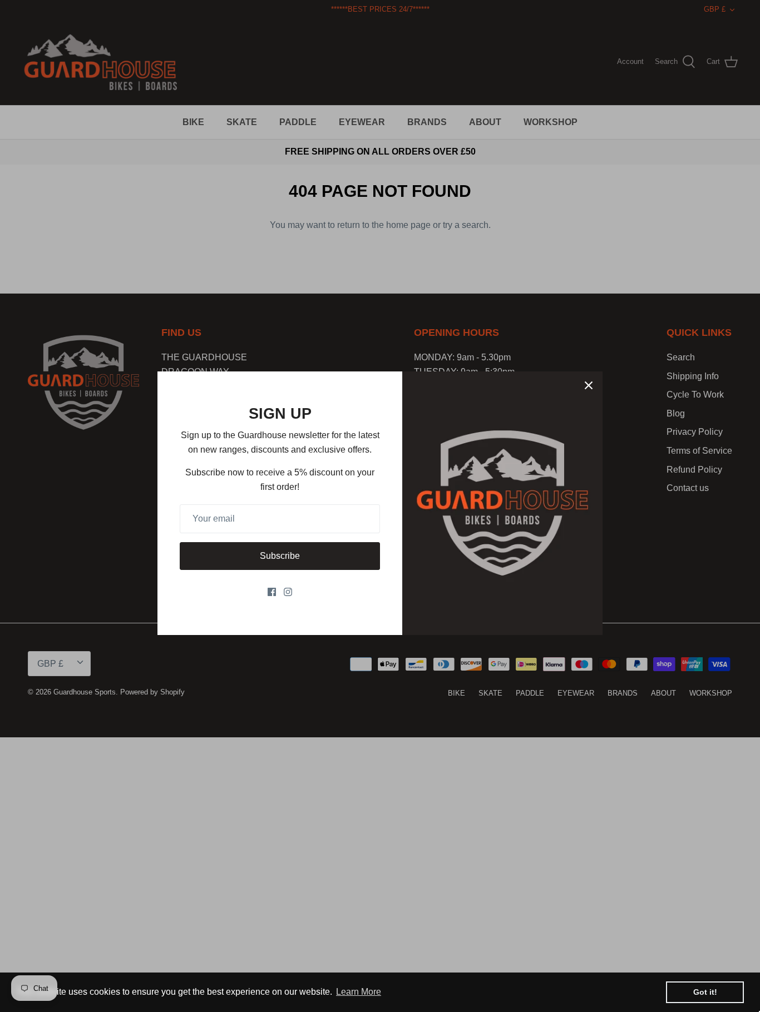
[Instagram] (288, 592)
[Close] (588, 385)
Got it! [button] (705, 992)
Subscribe (280, 555)
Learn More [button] (358, 991)
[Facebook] (272, 592)
